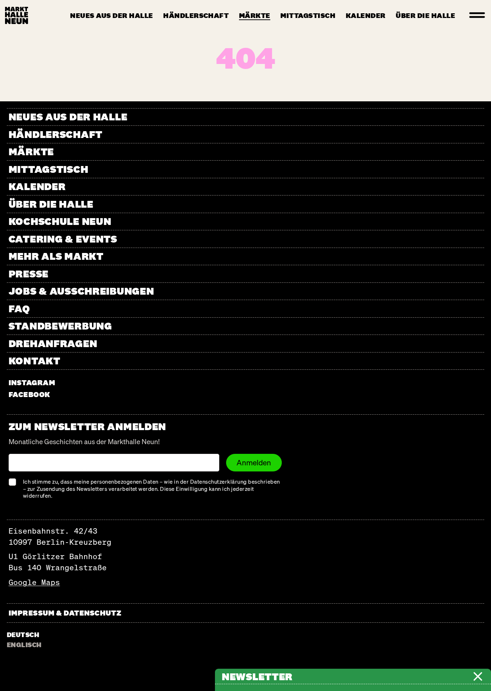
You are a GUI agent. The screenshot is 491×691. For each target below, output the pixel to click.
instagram (32, 382)
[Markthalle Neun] (16, 15)
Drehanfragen (53, 343)
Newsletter (257, 676)
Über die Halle (425, 15)
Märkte (254, 15)
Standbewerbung (60, 325)
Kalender (366, 15)
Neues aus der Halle (111, 15)
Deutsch (23, 634)
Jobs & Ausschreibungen (81, 291)
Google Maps (34, 582)
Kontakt (34, 360)
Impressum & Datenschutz (65, 613)
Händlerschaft (196, 15)
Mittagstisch (307, 15)
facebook (29, 394)
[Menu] (477, 15)
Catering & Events (63, 238)
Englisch (24, 644)
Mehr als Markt (56, 256)
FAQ (19, 308)
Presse (29, 273)
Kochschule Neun (60, 221)
